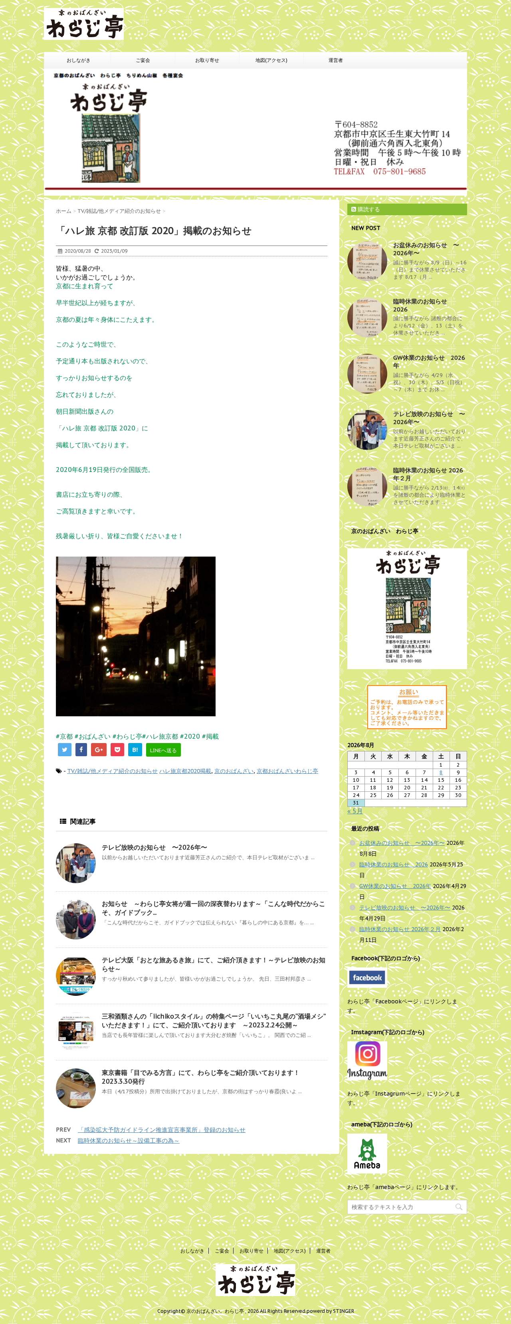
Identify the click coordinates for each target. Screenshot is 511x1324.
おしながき (79, 60)
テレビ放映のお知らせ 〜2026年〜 (154, 847)
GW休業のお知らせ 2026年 (395, 886)
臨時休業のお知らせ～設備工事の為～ (129, 1140)
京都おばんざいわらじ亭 (287, 771)
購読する (368, 209)
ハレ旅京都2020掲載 (185, 771)
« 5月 (355, 811)
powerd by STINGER (330, 1311)
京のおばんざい (234, 771)
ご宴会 (143, 60)
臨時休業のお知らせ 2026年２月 (400, 929)
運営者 (336, 60)
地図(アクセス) (271, 60)
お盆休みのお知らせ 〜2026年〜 (402, 842)
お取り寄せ (207, 60)
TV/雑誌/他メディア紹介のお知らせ (112, 771)
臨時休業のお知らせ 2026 (393, 864)
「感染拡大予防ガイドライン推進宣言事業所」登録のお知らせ (162, 1130)
